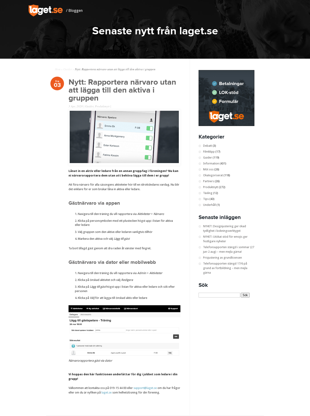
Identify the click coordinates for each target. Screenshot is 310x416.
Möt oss (208, 169)
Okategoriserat (213, 175)
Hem (57, 69)
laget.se (106, 392)
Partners (208, 181)
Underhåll (209, 205)
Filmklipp (209, 151)
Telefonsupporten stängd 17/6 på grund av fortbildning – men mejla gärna (225, 268)
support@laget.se (145, 388)
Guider (67, 69)
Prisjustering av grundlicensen (222, 257)
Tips (206, 199)
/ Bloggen (74, 10)
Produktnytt (102, 106)
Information (211, 163)
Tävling (207, 193)
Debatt (207, 145)
